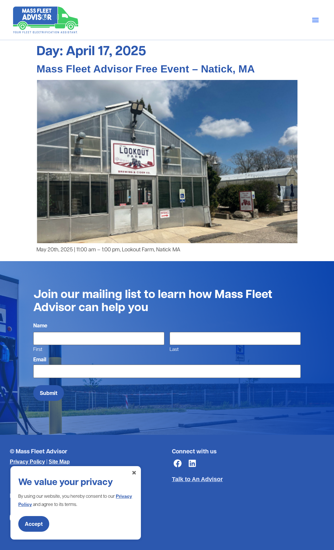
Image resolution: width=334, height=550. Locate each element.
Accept (34, 523)
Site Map (59, 461)
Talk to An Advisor (197, 479)
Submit (48, 393)
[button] (315, 19)
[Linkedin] (192, 463)
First (37, 349)
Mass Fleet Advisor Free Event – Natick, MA (146, 69)
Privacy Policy (27, 461)
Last (174, 349)
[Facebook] (177, 463)
